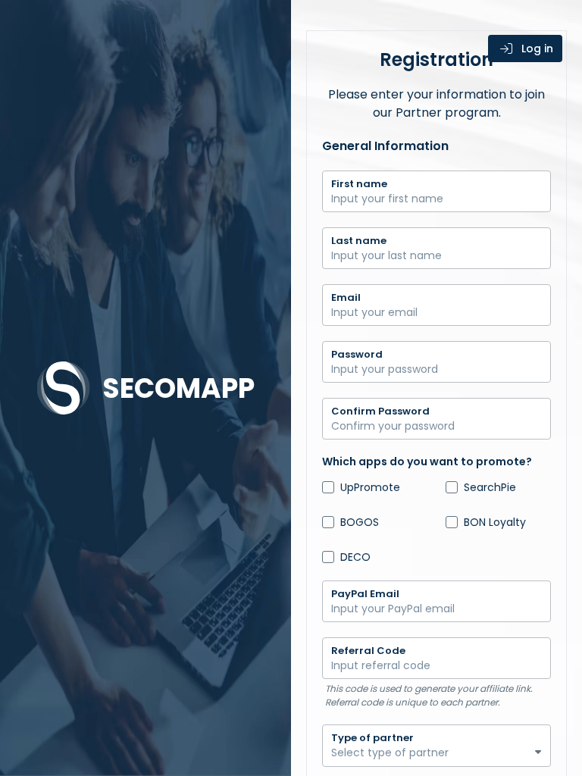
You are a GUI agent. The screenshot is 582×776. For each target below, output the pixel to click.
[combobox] (436, 757)
